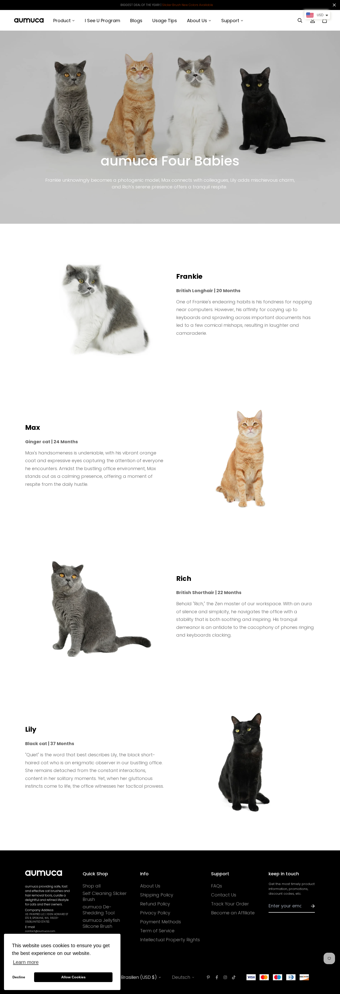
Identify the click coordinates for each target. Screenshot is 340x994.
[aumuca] (29, 20)
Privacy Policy (155, 913)
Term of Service (157, 931)
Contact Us (223, 895)
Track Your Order (230, 904)
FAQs (216, 886)
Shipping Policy (156, 895)
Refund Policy (155, 904)
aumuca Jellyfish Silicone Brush (101, 923)
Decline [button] (18, 977)
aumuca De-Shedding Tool (98, 910)
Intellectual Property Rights (170, 940)
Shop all (92, 886)
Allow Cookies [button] (73, 977)
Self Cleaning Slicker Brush (105, 896)
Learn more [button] (26, 962)
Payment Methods (160, 922)
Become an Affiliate (233, 913)
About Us (150, 886)
